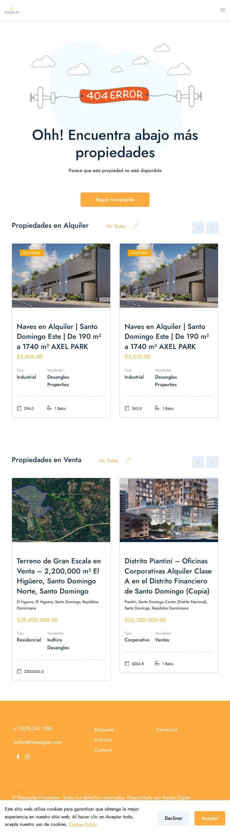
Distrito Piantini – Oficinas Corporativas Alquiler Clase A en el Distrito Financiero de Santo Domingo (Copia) (168, 576)
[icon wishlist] (86, 254)
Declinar (173, 818)
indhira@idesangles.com (37, 742)
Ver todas (115, 226)
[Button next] (212, 228)
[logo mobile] (12, 10)
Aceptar (210, 818)
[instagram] (27, 756)
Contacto (103, 750)
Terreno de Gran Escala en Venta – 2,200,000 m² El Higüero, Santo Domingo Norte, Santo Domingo (59, 576)
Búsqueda (104, 729)
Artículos (103, 739)
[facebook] (18, 756)
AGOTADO (31, 253)
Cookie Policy (83, 824)
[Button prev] (198, 228)
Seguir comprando (115, 199)
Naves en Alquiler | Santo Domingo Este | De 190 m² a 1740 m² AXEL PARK (59, 336)
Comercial (166, 729)
